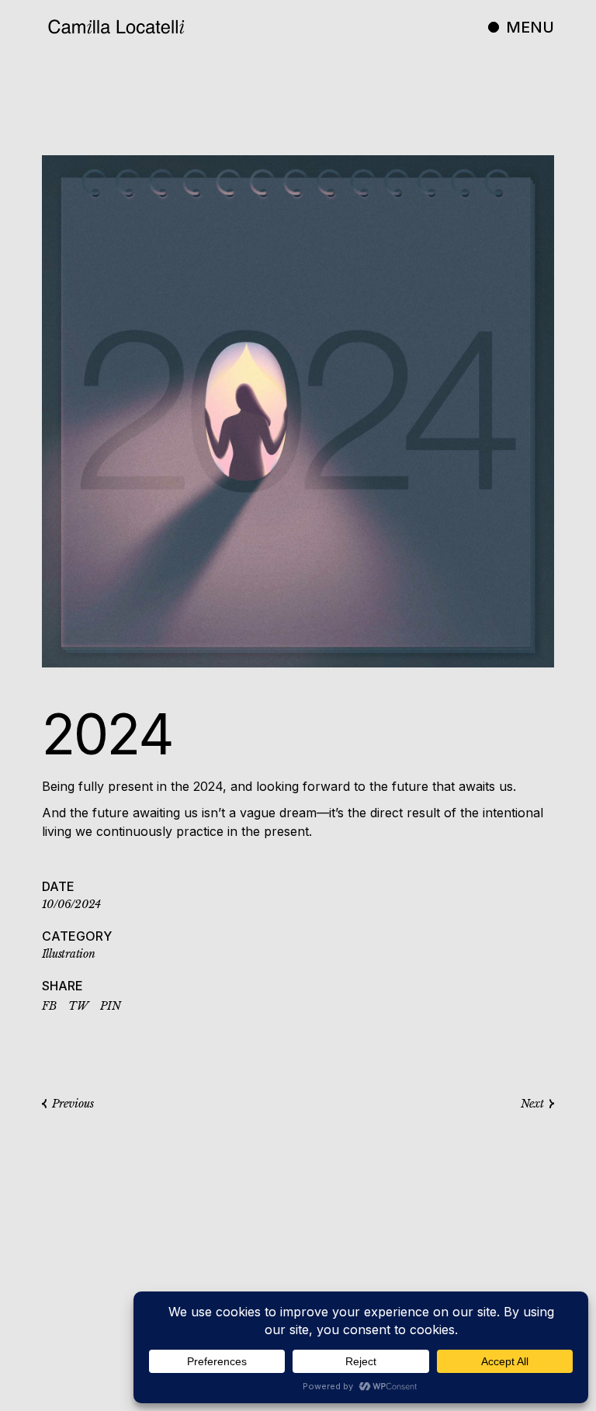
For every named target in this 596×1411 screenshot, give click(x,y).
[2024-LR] (298, 411)
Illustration (68, 954)
